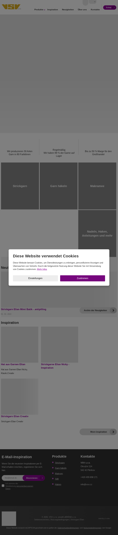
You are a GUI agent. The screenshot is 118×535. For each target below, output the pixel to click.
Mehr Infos (42, 269)
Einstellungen (35, 278)
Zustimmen (82, 278)
